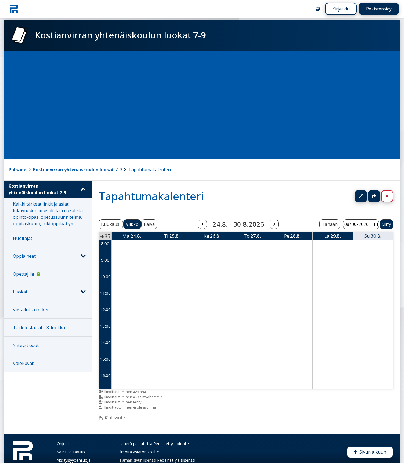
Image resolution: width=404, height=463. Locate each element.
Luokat (20, 292)
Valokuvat (23, 363)
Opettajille (23, 274)
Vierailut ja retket (31, 310)
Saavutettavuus (71, 451)
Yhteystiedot (26, 345)
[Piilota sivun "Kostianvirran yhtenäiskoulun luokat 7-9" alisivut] (83, 189)
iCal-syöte (115, 418)
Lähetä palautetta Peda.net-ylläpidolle (154, 443)
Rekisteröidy (379, 9)
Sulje (391, 196)
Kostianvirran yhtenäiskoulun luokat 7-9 (77, 170)
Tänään (330, 224)
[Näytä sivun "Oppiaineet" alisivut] (83, 256)
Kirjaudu (341, 9)
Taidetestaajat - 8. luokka (39, 328)
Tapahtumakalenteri (149, 170)
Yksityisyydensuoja (74, 460)
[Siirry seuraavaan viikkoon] (274, 224)
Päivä (149, 224)
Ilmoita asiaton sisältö (139, 451)
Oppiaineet (24, 256)
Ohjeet (63, 443)
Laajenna (366, 196)
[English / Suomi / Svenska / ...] (317, 9)
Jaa (374, 196)
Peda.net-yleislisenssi (176, 460)
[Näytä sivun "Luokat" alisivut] (83, 292)
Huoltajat (22, 238)
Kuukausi (110, 224)
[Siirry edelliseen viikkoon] (202, 224)
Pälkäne (17, 170)
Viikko (132, 224)
